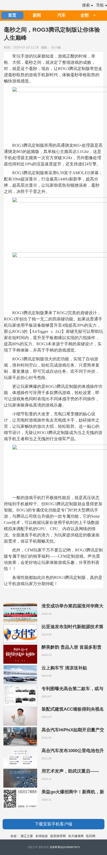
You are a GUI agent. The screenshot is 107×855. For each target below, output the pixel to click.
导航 (100, 5)
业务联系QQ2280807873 (65, 847)
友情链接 (41, 836)
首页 (12, 15)
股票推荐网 (58, 836)
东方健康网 (76, 836)
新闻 (37, 15)
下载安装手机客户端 (53, 824)
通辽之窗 (27, 836)
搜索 (86, 5)
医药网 (90, 836)
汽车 (61, 15)
